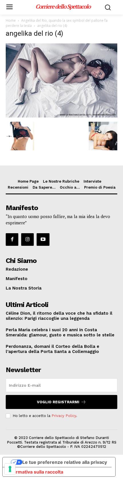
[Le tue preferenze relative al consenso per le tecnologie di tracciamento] (10, 469)
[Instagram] (27, 239)
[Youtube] (43, 239)
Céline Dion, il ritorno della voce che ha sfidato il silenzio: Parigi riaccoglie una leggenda (59, 316)
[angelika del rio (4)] (61, 115)
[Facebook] (12, 239)
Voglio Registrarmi (58, 402)
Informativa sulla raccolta (35, 472)
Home (11, 20)
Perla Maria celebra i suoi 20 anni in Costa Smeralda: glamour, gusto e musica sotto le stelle (60, 332)
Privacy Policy (63, 416)
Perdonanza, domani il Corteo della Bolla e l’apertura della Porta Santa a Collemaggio (52, 349)
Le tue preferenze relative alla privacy (64, 462)
